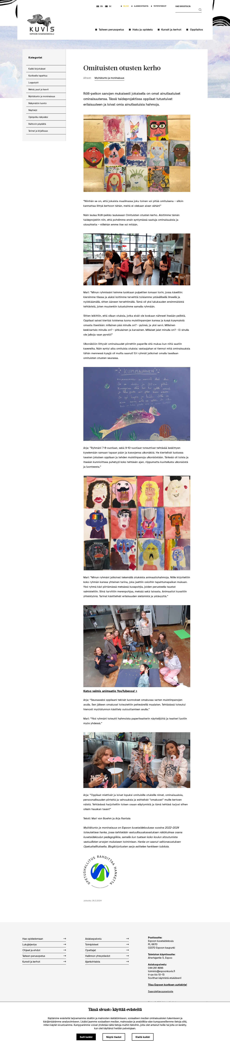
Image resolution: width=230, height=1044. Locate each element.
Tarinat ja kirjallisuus (38, 130)
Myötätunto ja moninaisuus (41, 96)
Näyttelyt (32, 110)
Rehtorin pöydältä (37, 123)
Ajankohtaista (92, 961)
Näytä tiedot (113, 1037)
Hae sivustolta (182, 6)
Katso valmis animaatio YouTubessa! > (110, 691)
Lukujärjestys (29, 944)
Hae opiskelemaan (32, 938)
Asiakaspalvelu (93, 938)
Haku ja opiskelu (143, 29)
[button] (109, 31)
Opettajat (90, 950)
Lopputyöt (33, 82)
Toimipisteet (91, 944)
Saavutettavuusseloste (160, 991)
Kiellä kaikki (143, 1037)
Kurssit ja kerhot (171, 29)
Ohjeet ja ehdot (31, 950)
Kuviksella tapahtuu (37, 75)
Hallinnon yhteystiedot (97, 956)
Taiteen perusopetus (111, 29)
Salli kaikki (86, 1037)
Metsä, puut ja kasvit (38, 89)
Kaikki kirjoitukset (36, 68)
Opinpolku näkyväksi (38, 117)
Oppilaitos (196, 29)
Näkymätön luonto (37, 103)
